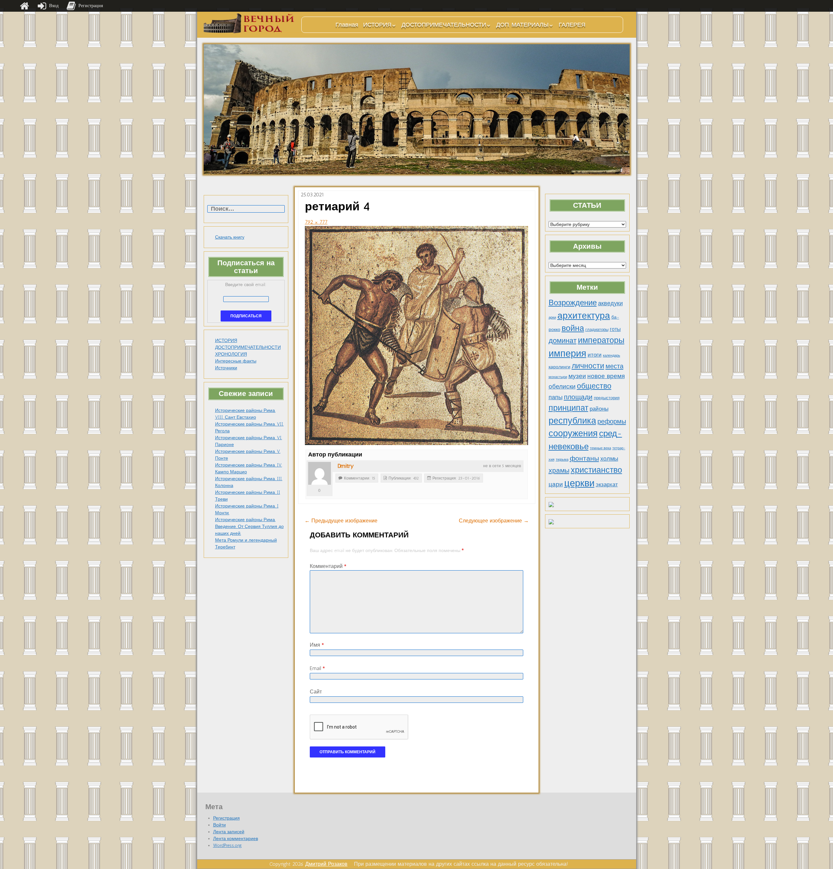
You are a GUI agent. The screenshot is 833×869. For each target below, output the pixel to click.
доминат (563, 340)
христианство (596, 470)
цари (556, 484)
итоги (595, 354)
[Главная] (24, 6)
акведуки (610, 303)
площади (578, 397)
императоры (601, 340)
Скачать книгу (229, 237)
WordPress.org (227, 845)
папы (556, 397)
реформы (611, 421)
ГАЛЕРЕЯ (572, 24)
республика (572, 420)
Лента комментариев (235, 838)
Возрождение (573, 302)
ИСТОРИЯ (377, 24)
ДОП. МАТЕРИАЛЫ (522, 24)
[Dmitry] (319, 473)
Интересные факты (235, 361)
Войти (219, 825)
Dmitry (345, 465)
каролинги (559, 366)
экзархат (607, 484)
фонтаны (584, 458)
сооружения (573, 433)
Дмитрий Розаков (326, 864)
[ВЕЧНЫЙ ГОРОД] (249, 23)
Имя (317, 645)
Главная (346, 24)
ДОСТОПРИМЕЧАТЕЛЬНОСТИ (444, 24)
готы (615, 329)
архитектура (583, 315)
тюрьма (562, 459)
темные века (600, 448)
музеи (577, 376)
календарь (611, 355)
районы (599, 408)
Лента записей (228, 832)
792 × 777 (316, 222)
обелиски (562, 386)
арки (552, 317)
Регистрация (226, 818)
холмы (609, 458)
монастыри (558, 377)
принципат (568, 408)
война (573, 328)
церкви (579, 483)
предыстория (607, 397)
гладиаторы (596, 329)
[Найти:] (246, 209)
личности (588, 366)
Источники (226, 368)
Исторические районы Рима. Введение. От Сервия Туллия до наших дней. (249, 526)
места (614, 366)
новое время (606, 376)
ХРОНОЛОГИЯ (231, 354)
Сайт (316, 692)
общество (594, 386)
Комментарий (328, 566)
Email (317, 668)
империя (567, 353)
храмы (559, 470)
